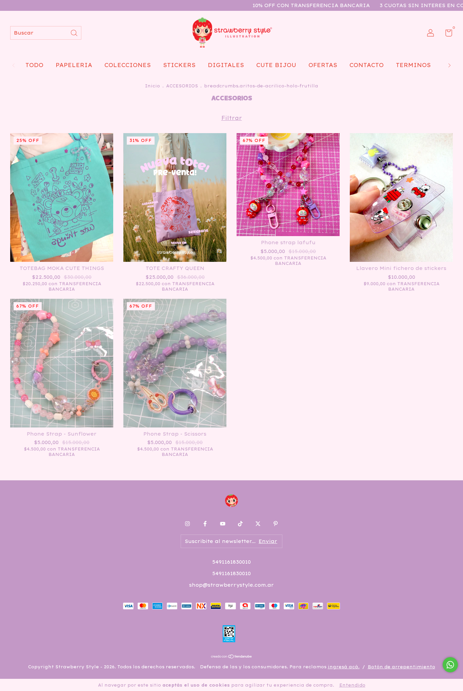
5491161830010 (231, 562)
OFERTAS (322, 65)
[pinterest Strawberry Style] (275, 523)
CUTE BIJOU (276, 65)
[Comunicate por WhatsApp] (450, 664)
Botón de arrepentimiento (401, 666)
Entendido (352, 685)
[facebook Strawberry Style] (205, 523)
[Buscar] (74, 32)
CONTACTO (366, 65)
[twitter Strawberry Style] (258, 523)
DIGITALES (226, 65)
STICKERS (179, 65)
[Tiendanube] (231, 656)
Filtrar (231, 117)
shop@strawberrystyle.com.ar (231, 585)
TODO (34, 65)
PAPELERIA (74, 65)
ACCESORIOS (182, 85)
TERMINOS (413, 65)
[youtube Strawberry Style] (222, 523)
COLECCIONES (127, 65)
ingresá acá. (344, 666)
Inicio (152, 85)
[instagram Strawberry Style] (187, 523)
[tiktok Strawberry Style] (240, 523)
